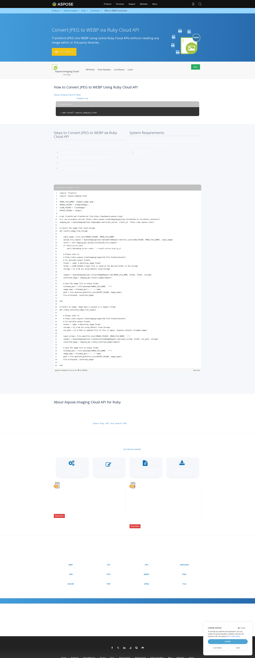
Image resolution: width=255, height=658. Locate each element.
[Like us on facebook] (112, 648)
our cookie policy (234, 636)
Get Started (65, 52)
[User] (193, 4)
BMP (71, 565)
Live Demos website (132, 449)
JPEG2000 (184, 565)
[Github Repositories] (142, 648)
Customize (217, 648)
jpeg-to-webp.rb (62, 370)
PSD (71, 574)
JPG (146, 565)
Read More (59, 516)
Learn (130, 70)
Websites (144, 4)
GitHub (84, 370)
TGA (184, 584)
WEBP (146, 574)
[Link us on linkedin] (124, 648)
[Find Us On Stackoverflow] (130, 648)
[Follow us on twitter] (118, 648)
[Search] (200, 4)
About (154, 4)
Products (107, 4)
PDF (108, 584)
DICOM (71, 584)
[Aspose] (63, 4)
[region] (127, 279)
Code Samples (104, 70)
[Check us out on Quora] (136, 648)
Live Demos (119, 70)
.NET (107, 423)
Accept (228, 641)
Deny (238, 648)
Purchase (120, 4)
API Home (90, 70)
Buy (195, 67)
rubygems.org (82, 98)
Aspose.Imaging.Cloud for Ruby (67, 95)
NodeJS (118, 423)
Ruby (102, 423)
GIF (108, 565)
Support (132, 4)
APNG (146, 584)
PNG (184, 574)
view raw (196, 370)
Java (112, 423)
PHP (125, 423)
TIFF (109, 574)
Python (96, 423)
